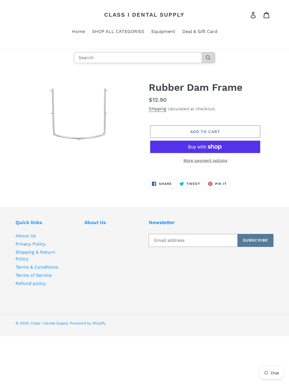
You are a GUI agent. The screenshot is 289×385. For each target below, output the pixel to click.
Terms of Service (34, 275)
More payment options (205, 160)
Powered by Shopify (88, 323)
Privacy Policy (30, 244)
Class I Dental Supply (144, 14)
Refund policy (31, 283)
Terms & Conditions (37, 267)
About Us (26, 235)
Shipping (157, 108)
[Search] (208, 57)
